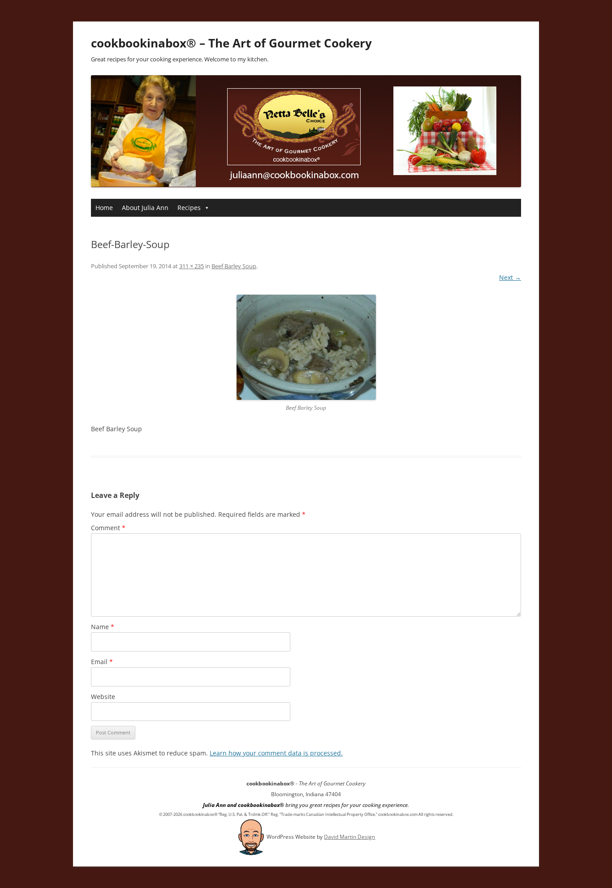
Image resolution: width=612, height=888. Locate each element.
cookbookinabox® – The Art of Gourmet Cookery (231, 43)
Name (102, 626)
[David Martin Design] (251, 837)
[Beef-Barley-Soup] (306, 347)
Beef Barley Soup (233, 266)
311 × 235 (191, 266)
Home (104, 207)
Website (103, 696)
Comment (108, 527)
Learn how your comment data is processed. (276, 753)
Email (102, 661)
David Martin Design (349, 837)
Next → (510, 277)
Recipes (189, 207)
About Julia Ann (145, 207)
